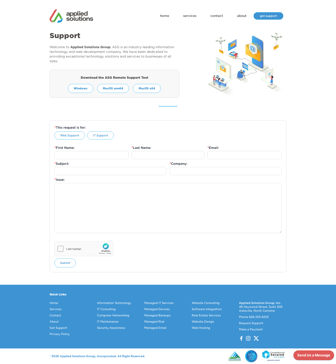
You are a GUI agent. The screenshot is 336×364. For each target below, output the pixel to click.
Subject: (61, 164)
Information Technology (114, 303)
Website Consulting (206, 303)
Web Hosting (201, 327)
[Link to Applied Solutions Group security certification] (273, 356)
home (164, 16)
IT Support (100, 135)
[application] (313, 356)
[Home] (71, 16)
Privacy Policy (60, 334)
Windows (81, 88)
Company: (178, 164)
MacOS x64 (147, 88)
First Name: (64, 148)
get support (268, 15)
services (189, 16)
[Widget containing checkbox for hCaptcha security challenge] (83, 248)
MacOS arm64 (113, 88)
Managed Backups (157, 315)
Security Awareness (111, 327)
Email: (213, 148)
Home (54, 303)
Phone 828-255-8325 (254, 317)
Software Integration (207, 309)
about (242, 16)
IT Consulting (106, 309)
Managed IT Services (159, 303)
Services (55, 309)
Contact (55, 315)
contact (216, 16)
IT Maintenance (108, 321)
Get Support (58, 327)
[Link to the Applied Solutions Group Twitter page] (254, 338)
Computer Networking (113, 315)
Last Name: (141, 148)
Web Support (69, 135)
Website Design (203, 321)
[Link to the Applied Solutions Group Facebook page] (241, 338)
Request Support (251, 323)
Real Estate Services (206, 315)
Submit (65, 262)
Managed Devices (157, 309)
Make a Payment (251, 329)
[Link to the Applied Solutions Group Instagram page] (247, 338)
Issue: (59, 180)
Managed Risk (154, 321)
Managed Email (155, 327)
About (54, 321)
